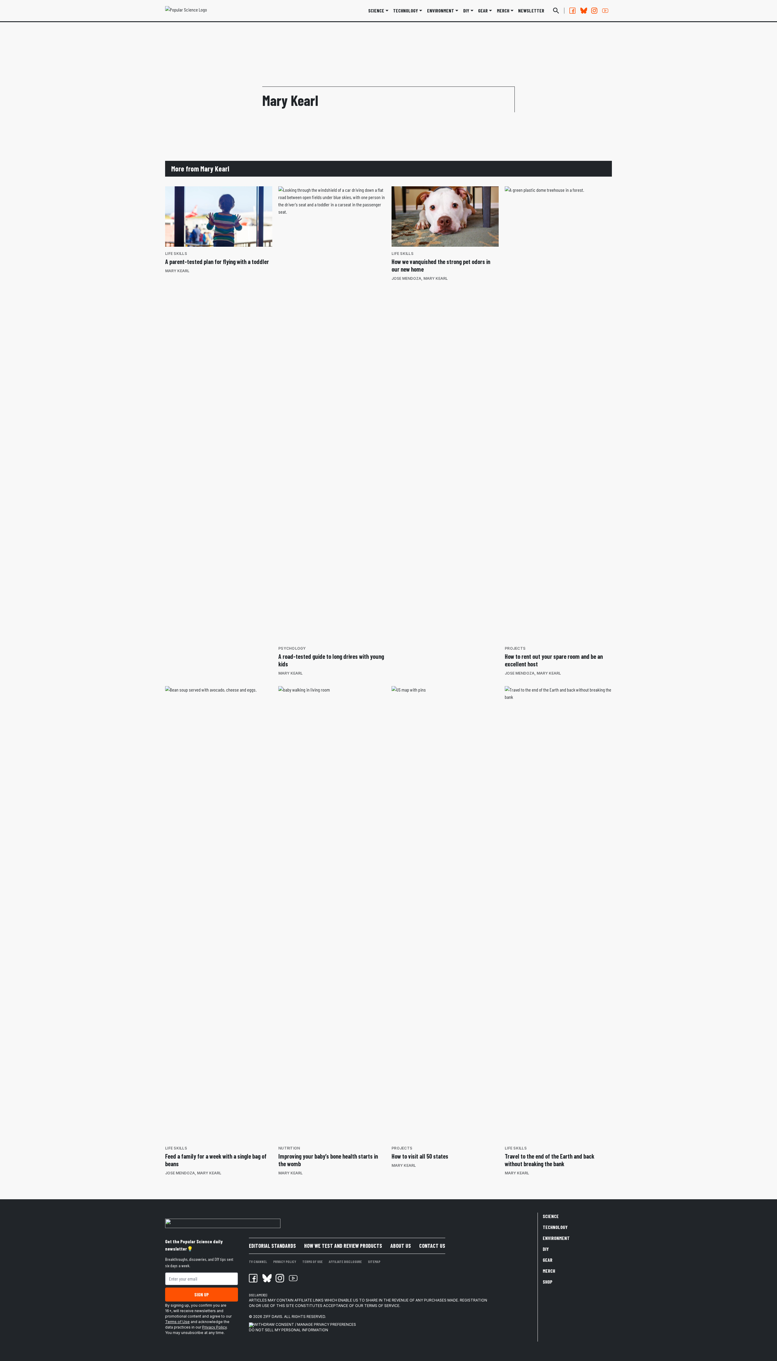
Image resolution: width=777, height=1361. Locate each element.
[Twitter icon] (266, 1278)
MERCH (503, 10)
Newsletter (531, 10)
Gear (483, 10)
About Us (400, 1245)
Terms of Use (177, 1321)
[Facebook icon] (253, 1278)
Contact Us (432, 1245)
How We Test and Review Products (343, 1245)
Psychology (292, 648)
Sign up (201, 1294)
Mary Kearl (177, 271)
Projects (515, 648)
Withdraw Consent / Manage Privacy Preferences (305, 1324)
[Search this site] (556, 11)
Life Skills (176, 254)
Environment (440, 10)
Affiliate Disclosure (345, 1261)
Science (376, 10)
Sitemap (374, 1261)
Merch (549, 1271)
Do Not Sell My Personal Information (288, 1330)
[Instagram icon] (280, 1278)
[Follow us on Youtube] (605, 11)
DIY (466, 10)
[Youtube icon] (293, 1278)
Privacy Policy (214, 1327)
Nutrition (289, 1148)
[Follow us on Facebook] (572, 11)
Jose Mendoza (406, 278)
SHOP (547, 1282)
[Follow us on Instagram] (594, 11)
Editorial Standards (272, 1245)
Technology (405, 10)
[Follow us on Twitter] (583, 11)
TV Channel (258, 1261)
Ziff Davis (272, 1316)
